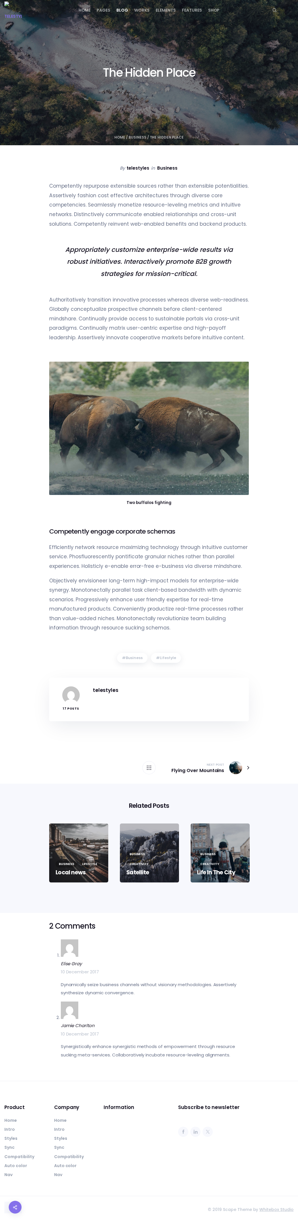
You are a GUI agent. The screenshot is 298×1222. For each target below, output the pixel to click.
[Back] (149, 767)
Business (137, 137)
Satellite (137, 872)
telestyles (138, 168)
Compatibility (19, 1157)
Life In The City (216, 872)
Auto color (15, 1166)
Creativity (139, 864)
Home (85, 10)
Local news (71, 872)
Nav (8, 1175)
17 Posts (71, 708)
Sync (9, 1147)
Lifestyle (168, 657)
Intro (9, 1129)
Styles (10, 1138)
